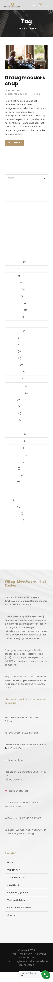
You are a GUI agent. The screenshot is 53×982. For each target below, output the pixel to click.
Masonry (13, 506)
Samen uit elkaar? (16, 877)
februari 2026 (15, 289)
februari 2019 (15, 475)
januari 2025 (14, 379)
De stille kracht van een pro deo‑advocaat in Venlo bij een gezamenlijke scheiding (23, 235)
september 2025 (16, 324)
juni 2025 (13, 344)
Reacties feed (15, 551)
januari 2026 (14, 296)
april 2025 (13, 358)
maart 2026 (14, 282)
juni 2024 (13, 406)
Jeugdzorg (13, 885)
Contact (11, 915)
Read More (14, 142)
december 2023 (16, 434)
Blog (37, 94)
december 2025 (16, 303)
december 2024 (16, 386)
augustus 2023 (15, 461)
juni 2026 (13, 269)
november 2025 (16, 310)
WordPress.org (15, 558)
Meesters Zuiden (18, 94)
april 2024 (13, 420)
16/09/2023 (14, 90)
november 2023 (16, 441)
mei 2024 (13, 413)
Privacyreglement (17, 961)
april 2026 (13, 276)
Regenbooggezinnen (18, 892)
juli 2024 (12, 399)
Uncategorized (15, 520)
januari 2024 (14, 427)
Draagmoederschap (25, 80)
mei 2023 (13, 468)
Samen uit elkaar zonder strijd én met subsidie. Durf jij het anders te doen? (27, 197)
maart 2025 (14, 365)
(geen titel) (14, 244)
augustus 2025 (15, 331)
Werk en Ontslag (16, 900)
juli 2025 (12, 337)
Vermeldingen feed (18, 544)
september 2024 (16, 392)
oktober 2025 (15, 317)
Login (11, 538)
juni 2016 (12, 482)
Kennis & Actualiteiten (19, 907)
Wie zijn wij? (13, 869)
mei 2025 (13, 351)
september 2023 (16, 454)
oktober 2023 (15, 447)
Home (10, 862)
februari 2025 (15, 372)
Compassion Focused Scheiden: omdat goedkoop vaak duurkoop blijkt (27, 224)
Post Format (14, 513)
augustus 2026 (16, 262)
